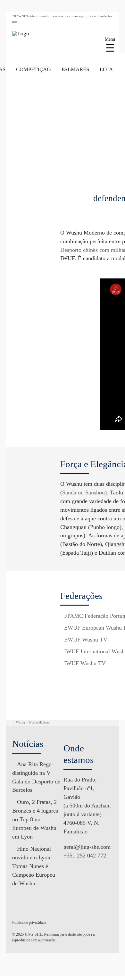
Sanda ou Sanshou (83, 492)
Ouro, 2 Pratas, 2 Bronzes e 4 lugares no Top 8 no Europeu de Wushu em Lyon (35, 819)
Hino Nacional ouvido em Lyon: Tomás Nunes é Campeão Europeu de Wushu (33, 866)
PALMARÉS (75, 69)
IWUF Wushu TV (85, 663)
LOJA (106, 69)
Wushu (20, 722)
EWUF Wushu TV (85, 639)
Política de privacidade (29, 922)
